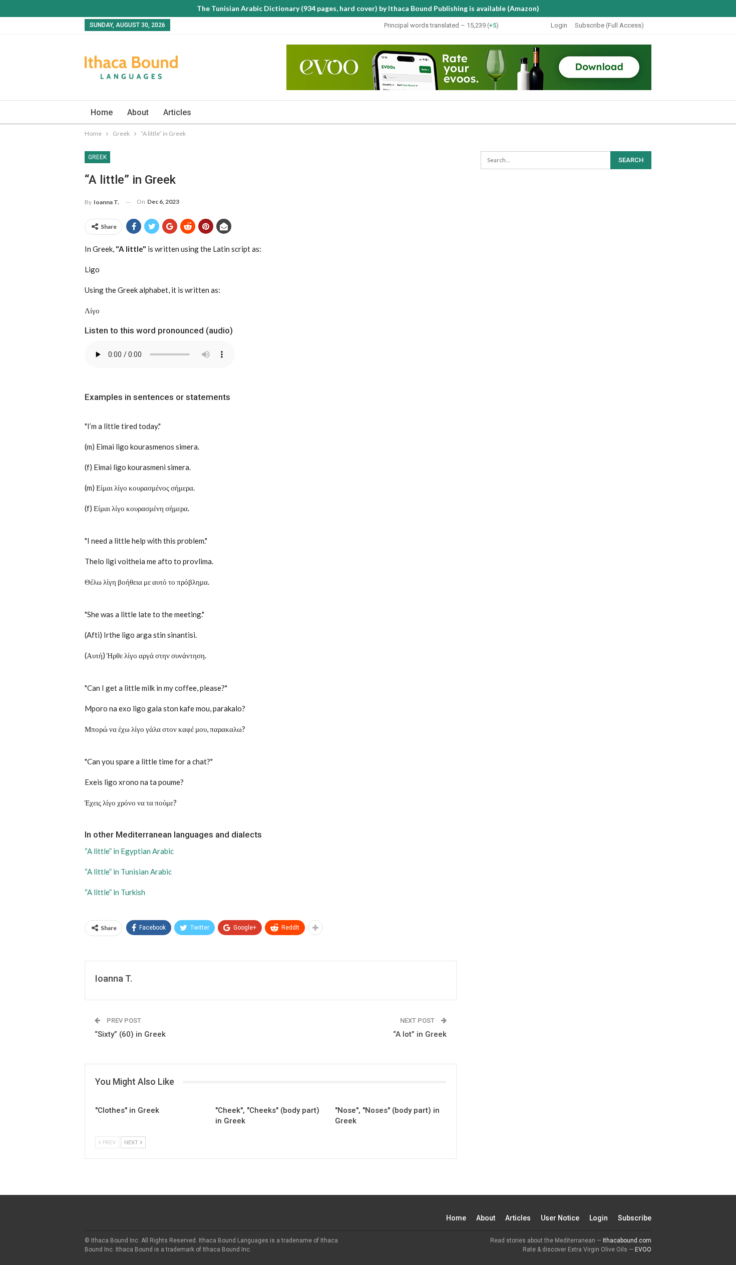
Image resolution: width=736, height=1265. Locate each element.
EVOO (643, 1249)
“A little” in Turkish (115, 892)
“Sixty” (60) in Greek (130, 1034)
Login (559, 25)
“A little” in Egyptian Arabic (129, 851)
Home (102, 112)
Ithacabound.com (627, 1240)
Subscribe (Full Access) (609, 25)
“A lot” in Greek (420, 1034)
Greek (97, 157)
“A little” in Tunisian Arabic (128, 871)
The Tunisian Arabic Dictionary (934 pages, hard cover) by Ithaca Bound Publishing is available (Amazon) (368, 8)
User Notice (560, 1218)
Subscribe (634, 1218)
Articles (177, 112)
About (138, 112)
